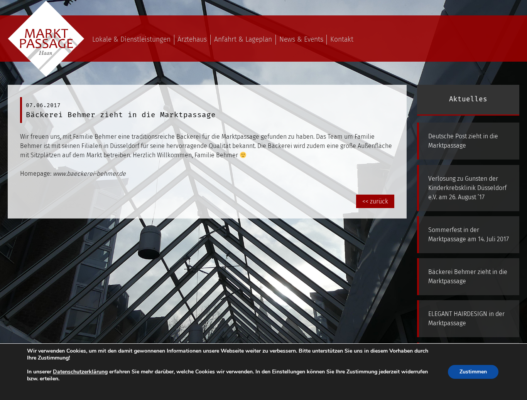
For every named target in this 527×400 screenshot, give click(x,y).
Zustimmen (473, 371)
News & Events (301, 39)
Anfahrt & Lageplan (243, 39)
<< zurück (375, 201)
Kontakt (341, 39)
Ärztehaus (192, 39)
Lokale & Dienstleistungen (131, 39)
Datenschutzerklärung (80, 371)
